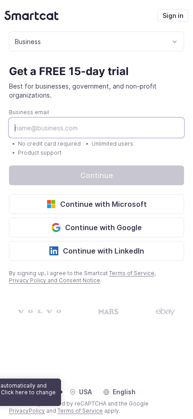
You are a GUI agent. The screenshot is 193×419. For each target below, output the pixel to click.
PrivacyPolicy (27, 410)
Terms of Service (131, 273)
